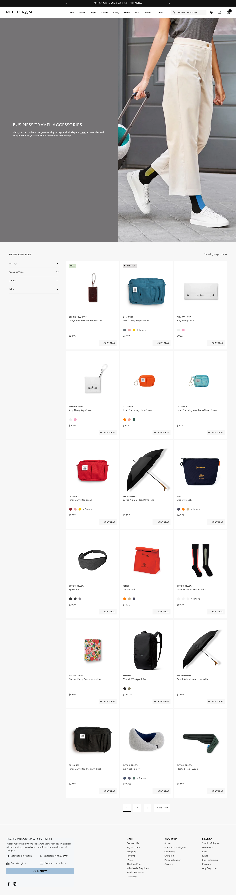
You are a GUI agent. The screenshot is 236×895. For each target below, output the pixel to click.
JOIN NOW (40, 871)
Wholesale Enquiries (138, 868)
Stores (167, 843)
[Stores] (211, 12)
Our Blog (169, 855)
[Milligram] (19, 12)
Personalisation (172, 860)
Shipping (131, 851)
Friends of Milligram (175, 847)
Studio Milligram (211, 843)
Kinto (205, 855)
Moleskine (207, 847)
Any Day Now (209, 868)
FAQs (130, 860)
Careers (168, 864)
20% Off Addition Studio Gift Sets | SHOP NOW (118, 3)
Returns (131, 855)
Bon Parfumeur (210, 860)
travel (83, 132)
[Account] (220, 12)
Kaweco (206, 864)
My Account (133, 847)
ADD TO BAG (109, 343)
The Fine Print (134, 864)
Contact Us (133, 843)
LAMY (205, 851)
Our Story (169, 851)
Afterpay (132, 876)
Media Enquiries (135, 872)
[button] (228, 12)
